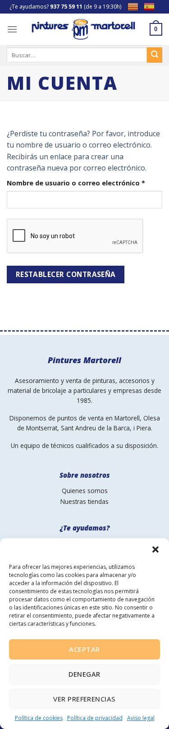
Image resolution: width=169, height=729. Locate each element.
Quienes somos (85, 490)
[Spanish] (152, 6)
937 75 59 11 (66, 6)
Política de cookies (39, 718)
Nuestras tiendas (84, 501)
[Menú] (12, 29)
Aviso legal (141, 718)
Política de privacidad (95, 718)
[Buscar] (154, 55)
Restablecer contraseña (66, 274)
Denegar (84, 673)
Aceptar (84, 649)
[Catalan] (136, 6)
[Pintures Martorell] (83, 29)
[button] (155, 549)
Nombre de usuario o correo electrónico (84, 182)
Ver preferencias (84, 698)
